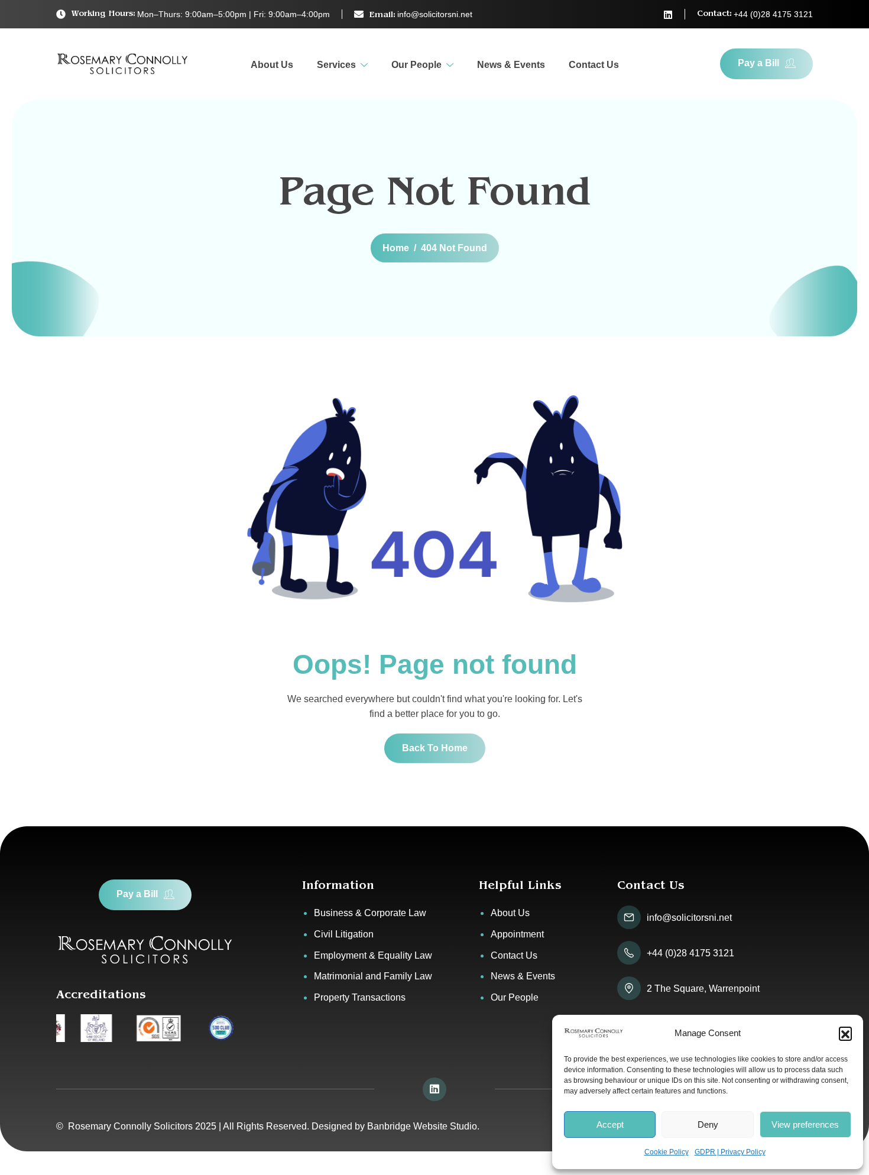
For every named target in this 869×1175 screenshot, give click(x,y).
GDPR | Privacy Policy (730, 1152)
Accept (610, 1124)
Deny (708, 1124)
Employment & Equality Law (373, 955)
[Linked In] (668, 15)
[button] (845, 1033)
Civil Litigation (344, 934)
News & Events (511, 65)
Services (336, 65)
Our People (416, 65)
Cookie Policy (666, 1152)
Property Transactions (360, 997)
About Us (272, 65)
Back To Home (435, 748)
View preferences (805, 1124)
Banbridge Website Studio (422, 1126)
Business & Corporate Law (370, 913)
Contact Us (594, 65)
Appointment (517, 934)
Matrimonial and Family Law (373, 976)
